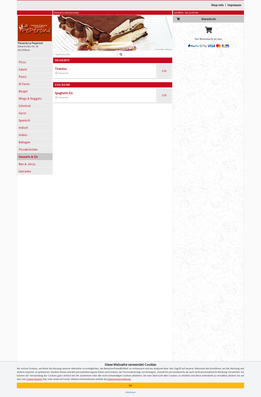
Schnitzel (25, 106)
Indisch (23, 128)
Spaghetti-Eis (64, 93)
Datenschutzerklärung (119, 379)
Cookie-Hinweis (34, 379)
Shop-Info (217, 5)
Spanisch (24, 120)
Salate (23, 69)
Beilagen (24, 142)
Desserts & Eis (28, 157)
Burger (23, 91)
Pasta (22, 77)
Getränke (25, 171)
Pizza (22, 62)
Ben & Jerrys (27, 164)
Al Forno (24, 84)
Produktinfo (63, 73)
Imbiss (23, 135)
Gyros (22, 113)
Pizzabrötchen (28, 149)
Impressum (234, 5)
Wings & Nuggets (30, 98)
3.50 (164, 71)
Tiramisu (61, 69)
